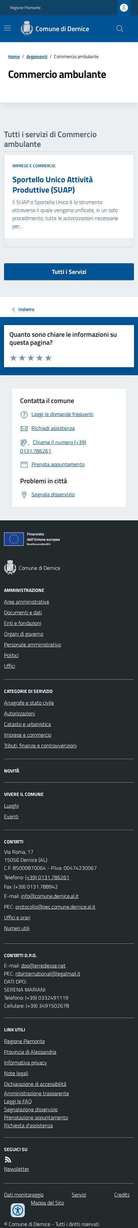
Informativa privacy (25, 1062)
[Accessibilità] (17, 1210)
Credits (122, 1195)
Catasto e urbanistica (27, 724)
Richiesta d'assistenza (28, 1125)
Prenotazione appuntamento (36, 1117)
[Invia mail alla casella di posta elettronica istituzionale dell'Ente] (50, 896)
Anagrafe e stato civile (29, 703)
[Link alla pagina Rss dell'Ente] (8, 1159)
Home (14, 56)
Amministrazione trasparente (36, 1093)
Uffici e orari (17, 917)
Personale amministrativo (32, 644)
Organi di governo (23, 634)
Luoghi (11, 806)
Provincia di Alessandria (30, 1052)
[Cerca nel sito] (117, 29)
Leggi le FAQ (18, 1101)
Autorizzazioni (19, 713)
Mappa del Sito (47, 1203)
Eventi (11, 816)
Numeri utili (16, 928)
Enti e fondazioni (22, 623)
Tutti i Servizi (69, 271)
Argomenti (36, 56)
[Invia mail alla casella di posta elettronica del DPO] (43, 965)
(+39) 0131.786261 (47, 877)
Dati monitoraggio (24, 1195)
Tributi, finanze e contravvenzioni (40, 745)
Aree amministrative (26, 602)
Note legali (16, 1073)
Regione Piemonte (25, 8)
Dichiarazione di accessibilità (35, 1084)
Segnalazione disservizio (31, 1109)
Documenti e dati (23, 612)
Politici (11, 655)
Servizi (79, 1195)
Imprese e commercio (33, 166)
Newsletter (16, 1169)
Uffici (9, 666)
